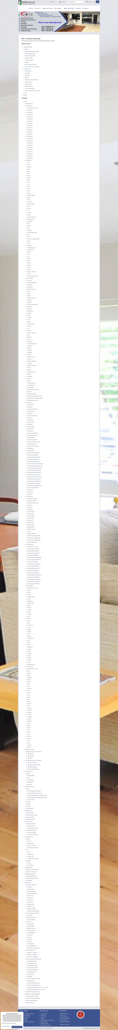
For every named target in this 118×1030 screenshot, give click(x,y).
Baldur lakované (31, 298)
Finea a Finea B (31, 195)
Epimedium (30, 311)
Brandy (29, 682)
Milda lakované (31, 356)
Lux (28, 210)
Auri (29, 173)
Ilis (28, 162)
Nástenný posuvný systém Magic (35, 398)
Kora (29, 690)
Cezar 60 (30, 937)
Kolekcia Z (30, 158)
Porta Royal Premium (32, 435)
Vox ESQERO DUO (32, 946)
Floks (29, 315)
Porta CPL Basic (31, 511)
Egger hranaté (31, 889)
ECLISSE (28, 839)
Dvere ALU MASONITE (33, 562)
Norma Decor (31, 638)
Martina (29, 629)
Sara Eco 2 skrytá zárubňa (34, 239)
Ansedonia (30, 287)
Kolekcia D (30, 116)
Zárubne (27, 77)
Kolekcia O (30, 138)
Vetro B (29, 265)
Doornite (31, 754)
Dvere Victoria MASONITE (34, 583)
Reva (29, 234)
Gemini (29, 612)
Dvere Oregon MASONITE (34, 566)
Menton (29, 354)
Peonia (29, 370)
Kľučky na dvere (28, 867)
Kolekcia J (30, 130)
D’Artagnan (30, 601)
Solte (29, 243)
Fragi (29, 319)
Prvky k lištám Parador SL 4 (34, 985)
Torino (29, 655)
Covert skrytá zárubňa (33, 304)
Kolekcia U (30, 151)
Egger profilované (32, 891)
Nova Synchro (31, 219)
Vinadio (29, 660)
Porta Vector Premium (33, 409)
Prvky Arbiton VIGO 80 (33, 967)
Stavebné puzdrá (29, 836)
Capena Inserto (31, 596)
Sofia (29, 730)
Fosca (29, 199)
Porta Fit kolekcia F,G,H (33, 503)
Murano (29, 719)
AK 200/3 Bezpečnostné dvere (35, 793)
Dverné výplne (28, 82)
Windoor (30, 745)
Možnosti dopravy (29, 60)
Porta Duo (30, 418)
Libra (29, 620)
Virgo (29, 662)
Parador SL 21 (31, 906)
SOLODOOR (30, 782)
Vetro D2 (30, 167)
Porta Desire (30, 420)
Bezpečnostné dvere (29, 786)
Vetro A (29, 263)
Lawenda (30, 346)
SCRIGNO (28, 860)
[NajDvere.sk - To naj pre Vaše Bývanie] (59, 31)
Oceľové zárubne (29, 821)
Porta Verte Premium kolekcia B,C (35, 466)
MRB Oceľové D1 (33, 767)
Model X (30, 712)
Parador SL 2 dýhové (32, 952)
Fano (29, 191)
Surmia (29, 380)
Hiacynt (29, 326)
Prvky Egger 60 (31, 980)
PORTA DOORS (31, 775)
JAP (27, 850)
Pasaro (29, 644)
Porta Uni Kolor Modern (33, 487)
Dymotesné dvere (30, 817)
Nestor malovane (32, 217)
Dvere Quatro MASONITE (33, 572)
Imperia (29, 614)
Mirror (29, 634)
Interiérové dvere (29, 103)
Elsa (29, 182)
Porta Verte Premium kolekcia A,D (35, 463)
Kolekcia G (30, 123)
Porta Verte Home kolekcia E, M (35, 476)
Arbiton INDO (31, 924)
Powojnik (30, 376)
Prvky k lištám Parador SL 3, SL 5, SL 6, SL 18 (38, 987)
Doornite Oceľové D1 (34, 769)
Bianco (29, 594)
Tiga (29, 734)
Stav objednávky (48, 1028)
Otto (29, 223)
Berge (29, 175)
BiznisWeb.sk (96, 1028)
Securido (28, 802)
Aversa (29, 592)
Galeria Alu (30, 202)
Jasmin (29, 330)
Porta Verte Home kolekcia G (34, 479)
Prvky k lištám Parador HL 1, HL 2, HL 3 (36, 989)
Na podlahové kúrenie (31, 876)
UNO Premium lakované (33, 389)
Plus (29, 228)
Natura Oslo (30, 522)
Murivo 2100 (31, 856)
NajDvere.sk (63, 1024)
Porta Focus (30, 492)
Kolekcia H (30, 125)
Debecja (29, 308)
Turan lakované (31, 385)
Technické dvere (28, 810)
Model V (30, 710)
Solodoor (31, 756)
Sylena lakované (31, 383)
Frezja (29, 322)
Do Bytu (28, 773)
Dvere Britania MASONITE (34, 577)
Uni (28, 254)
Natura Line (30, 520)
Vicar (29, 740)
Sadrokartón (30, 843)
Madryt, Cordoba (31, 533)
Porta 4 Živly (30, 404)
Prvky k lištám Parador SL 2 (34, 983)
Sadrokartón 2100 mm (33, 847)
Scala (29, 241)
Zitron (29, 747)
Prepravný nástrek (32, 832)
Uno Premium (31, 387)
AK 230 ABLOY (31, 799)
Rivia (29, 236)
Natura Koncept (31, 529)
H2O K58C (30, 915)
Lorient (29, 348)
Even (29, 188)
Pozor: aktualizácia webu (30, 64)
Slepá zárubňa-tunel (32, 542)
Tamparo (30, 653)
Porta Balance (31, 448)
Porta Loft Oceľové (32, 444)
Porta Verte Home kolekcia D (34, 472)
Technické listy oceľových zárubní (32, 90)
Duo (29, 684)
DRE (29, 778)
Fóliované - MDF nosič (31, 884)
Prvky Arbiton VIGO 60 (33, 965)
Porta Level (30, 496)
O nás (25, 92)
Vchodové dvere (28, 771)
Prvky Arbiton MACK (32, 963)
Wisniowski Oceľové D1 (34, 764)
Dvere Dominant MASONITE (34, 559)
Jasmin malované (32, 332)
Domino (29, 607)
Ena (28, 184)
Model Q (30, 708)
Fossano (30, 610)
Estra (29, 186)
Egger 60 (30, 887)
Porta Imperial (31, 426)
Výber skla (27, 75)
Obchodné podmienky (30, 53)
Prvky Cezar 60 (31, 974)
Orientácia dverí (28, 84)
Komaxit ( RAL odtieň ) (33, 828)
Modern (29, 212)
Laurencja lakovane (32, 343)
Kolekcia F (30, 121)
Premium (30, 230)
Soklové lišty (28, 882)
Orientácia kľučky (29, 86)
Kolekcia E (30, 119)
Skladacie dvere (31, 664)
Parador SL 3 (30, 898)
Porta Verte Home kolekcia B (34, 470)
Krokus (29, 339)
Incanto (29, 688)
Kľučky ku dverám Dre (31, 871)
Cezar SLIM (30, 935)
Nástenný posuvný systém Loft (35, 396)
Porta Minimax (31, 437)
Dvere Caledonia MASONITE (34, 579)
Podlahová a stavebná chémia (33, 991)
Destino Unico (31, 603)
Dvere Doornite (29, 544)
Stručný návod (28, 71)
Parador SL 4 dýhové (32, 954)
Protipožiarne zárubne (31, 830)
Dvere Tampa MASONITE (33, 570)
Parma (29, 642)
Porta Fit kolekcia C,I (32, 500)
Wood (29, 274)
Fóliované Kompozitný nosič (32, 913)
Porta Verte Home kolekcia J (34, 483)
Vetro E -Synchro (31, 271)
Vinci (29, 743)
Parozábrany (29, 880)
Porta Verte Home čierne (33, 446)
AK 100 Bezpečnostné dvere (34, 791)
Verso (29, 260)
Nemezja (30, 363)
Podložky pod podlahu (30, 874)
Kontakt (25, 95)
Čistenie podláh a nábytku (32, 996)
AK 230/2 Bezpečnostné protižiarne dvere (37, 795)
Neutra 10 (30, 721)
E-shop (25, 101)
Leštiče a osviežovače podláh (33, 998)
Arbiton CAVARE (31, 919)
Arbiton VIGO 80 (31, 930)
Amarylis (30, 280)
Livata (29, 627)
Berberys (30, 300)
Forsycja (29, 317)
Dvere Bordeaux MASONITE (34, 564)
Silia (29, 169)
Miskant (29, 359)
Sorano (29, 378)
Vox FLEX (30, 939)
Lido (29, 623)
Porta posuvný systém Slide (34, 538)
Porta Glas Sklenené (32, 439)
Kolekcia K (30, 132)
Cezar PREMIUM (31, 932)
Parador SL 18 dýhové (33, 956)
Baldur (29, 295)
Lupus (29, 697)
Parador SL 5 (30, 902)
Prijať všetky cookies (17, 1027)
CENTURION (30, 780)
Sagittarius (30, 647)
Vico (29, 256)
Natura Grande (31, 524)
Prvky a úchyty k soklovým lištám (33, 959)
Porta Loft (30, 494)
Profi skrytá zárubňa (32, 232)
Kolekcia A (30, 110)
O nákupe (26, 49)
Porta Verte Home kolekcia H (34, 481)
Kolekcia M (30, 136)
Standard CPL (31, 250)
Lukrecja (30, 350)
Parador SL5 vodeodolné (33, 948)
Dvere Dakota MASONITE (33, 568)
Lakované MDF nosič (31, 917)
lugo (29, 695)
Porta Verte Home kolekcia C (34, 474)
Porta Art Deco (31, 411)
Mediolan (30, 716)
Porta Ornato (31, 428)
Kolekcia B (30, 112)
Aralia (29, 291)
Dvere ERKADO (29, 278)
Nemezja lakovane (32, 365)
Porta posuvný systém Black (34, 535)
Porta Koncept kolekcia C (33, 459)
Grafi (29, 206)
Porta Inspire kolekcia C (33, 455)
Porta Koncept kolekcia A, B (34, 457)
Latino (29, 692)
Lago (29, 616)
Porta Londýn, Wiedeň (33, 433)
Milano (29, 703)
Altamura (30, 284)
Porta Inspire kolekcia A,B (33, 452)
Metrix (29, 701)
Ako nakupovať (27, 68)
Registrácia (63, 1)
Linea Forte (30, 625)
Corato (29, 599)
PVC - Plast (28, 922)
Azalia (29, 293)
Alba (29, 671)
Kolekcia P (30, 140)
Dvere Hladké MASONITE (33, 548)
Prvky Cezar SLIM (31, 972)
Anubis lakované (31, 289)
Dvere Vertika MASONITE (33, 551)
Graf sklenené (31, 324)
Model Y (30, 714)
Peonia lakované (31, 372)
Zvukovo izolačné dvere (31, 815)
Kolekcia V (30, 154)
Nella (29, 164)
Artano (29, 590)
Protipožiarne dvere (29, 749)
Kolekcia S (30, 147)
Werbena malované (32, 394)
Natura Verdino (31, 516)
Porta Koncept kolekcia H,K (34, 461)
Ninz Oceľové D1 (33, 762)
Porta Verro (30, 424)
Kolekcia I (30, 127)
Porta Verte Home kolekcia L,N (35, 485)
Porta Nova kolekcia (32, 498)
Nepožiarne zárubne (31, 823)
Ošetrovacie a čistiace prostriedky (32, 994)
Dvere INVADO (29, 586)
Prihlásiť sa (54, 1)
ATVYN (30, 758)
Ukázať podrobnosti (6, 1026)
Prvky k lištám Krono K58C (34, 978)
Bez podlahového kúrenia (32, 878)
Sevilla (29, 531)
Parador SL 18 (31, 904)
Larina (29, 618)
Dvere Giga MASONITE (33, 555)
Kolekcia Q (30, 143)
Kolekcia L (30, 134)
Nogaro (29, 636)
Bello (29, 675)
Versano (29, 658)
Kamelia (29, 337)
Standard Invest (31, 247)
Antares (29, 673)
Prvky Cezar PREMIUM (33, 970)
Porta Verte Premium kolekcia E (35, 468)
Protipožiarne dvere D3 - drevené (33, 751)
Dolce (29, 605)
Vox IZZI (30, 941)
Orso (29, 640)
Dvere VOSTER (29, 666)
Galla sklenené (31, 204)
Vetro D (29, 267)
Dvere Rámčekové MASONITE (34, 557)
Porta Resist (30, 490)
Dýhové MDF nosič (30, 950)
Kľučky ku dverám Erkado (32, 869)
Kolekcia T (30, 149)
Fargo (29, 193)
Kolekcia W (30, 156)
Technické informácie (30, 88)
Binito (29, 178)
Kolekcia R (30, 145)
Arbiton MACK (31, 926)
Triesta (29, 252)
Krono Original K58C (32, 893)
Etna (29, 686)
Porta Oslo (30, 413)
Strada (29, 651)
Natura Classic (31, 514)
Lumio (29, 208)
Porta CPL (30, 507)
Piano (29, 226)
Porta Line (30, 505)
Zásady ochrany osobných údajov (36, 1028)
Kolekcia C (30, 114)
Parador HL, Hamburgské (33, 911)
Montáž (26, 62)
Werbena (30, 391)
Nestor (29, 215)
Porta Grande (31, 422)
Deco (29, 180)
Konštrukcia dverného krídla (31, 79)
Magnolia (30, 352)
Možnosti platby (28, 58)
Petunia (29, 374)
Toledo (29, 736)
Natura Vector (31, 518)
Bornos (29, 679)
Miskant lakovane (32, 361)
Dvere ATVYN (29, 106)
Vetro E (29, 269)
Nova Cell (30, 221)
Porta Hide (30, 407)
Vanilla (29, 738)
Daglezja (30, 306)
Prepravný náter (31, 826)
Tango (29, 732)
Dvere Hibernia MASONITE (34, 581)
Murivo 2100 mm (32, 845)
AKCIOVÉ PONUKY (28, 47)
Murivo (29, 841)
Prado (29, 725)
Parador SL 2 (30, 895)
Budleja (29, 302)
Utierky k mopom (30, 1002)
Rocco (29, 727)
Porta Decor (30, 509)
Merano (29, 631)
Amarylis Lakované (32, 282)
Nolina (29, 367)
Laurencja (30, 341)
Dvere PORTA (29, 402)
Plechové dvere (29, 812)
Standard (30, 245)
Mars (29, 699)
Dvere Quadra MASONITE (33, 553)
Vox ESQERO (31, 943)
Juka (29, 335)
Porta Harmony (31, 450)
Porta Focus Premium (32, 415)
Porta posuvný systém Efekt (34, 540)
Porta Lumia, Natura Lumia (34, 442)
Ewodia (29, 313)
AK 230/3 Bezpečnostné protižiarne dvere (37, 797)
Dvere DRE (28, 160)
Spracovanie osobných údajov (32, 51)
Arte (29, 171)
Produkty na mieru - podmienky (32, 66)
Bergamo (30, 677)
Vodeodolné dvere (30, 819)
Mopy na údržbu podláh (31, 1000)
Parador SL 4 (30, 900)
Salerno (29, 649)
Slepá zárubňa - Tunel (33, 108)
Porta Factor (30, 431)
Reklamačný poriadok (30, 55)
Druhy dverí (27, 73)
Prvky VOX (30, 976)
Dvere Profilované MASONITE (34, 575)
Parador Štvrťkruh (32, 908)
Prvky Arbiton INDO (32, 961)
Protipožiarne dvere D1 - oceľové (33, 760)
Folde (29, 197)
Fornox (28, 788)
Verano (29, 258)
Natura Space (31, 527)
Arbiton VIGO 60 (31, 928)
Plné (29, 723)
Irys (28, 328)
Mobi (29, 706)
